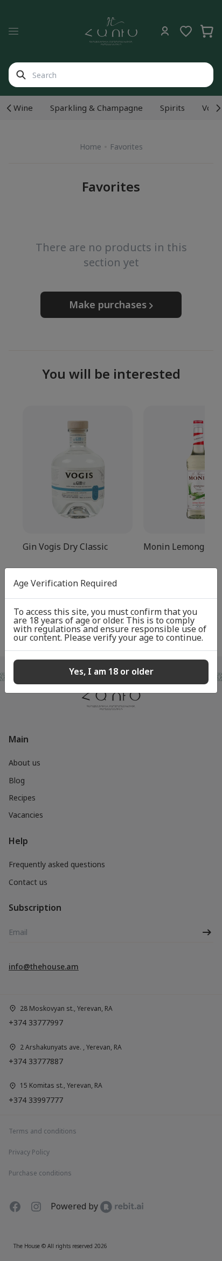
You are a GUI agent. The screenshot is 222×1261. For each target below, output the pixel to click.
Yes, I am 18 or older (111, 671)
